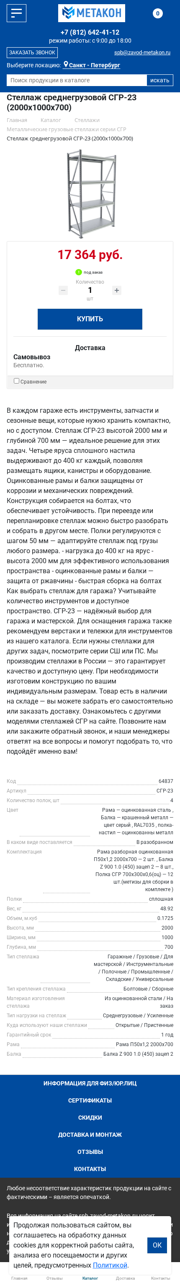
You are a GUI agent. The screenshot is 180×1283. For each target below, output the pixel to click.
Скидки (90, 1117)
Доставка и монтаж (90, 1134)
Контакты (90, 1169)
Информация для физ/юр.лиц (90, 1083)
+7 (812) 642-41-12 (90, 32)
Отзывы (90, 1151)
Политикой (110, 1265)
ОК (157, 1245)
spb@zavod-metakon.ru (142, 52)
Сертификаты (90, 1100)
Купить (90, 319)
